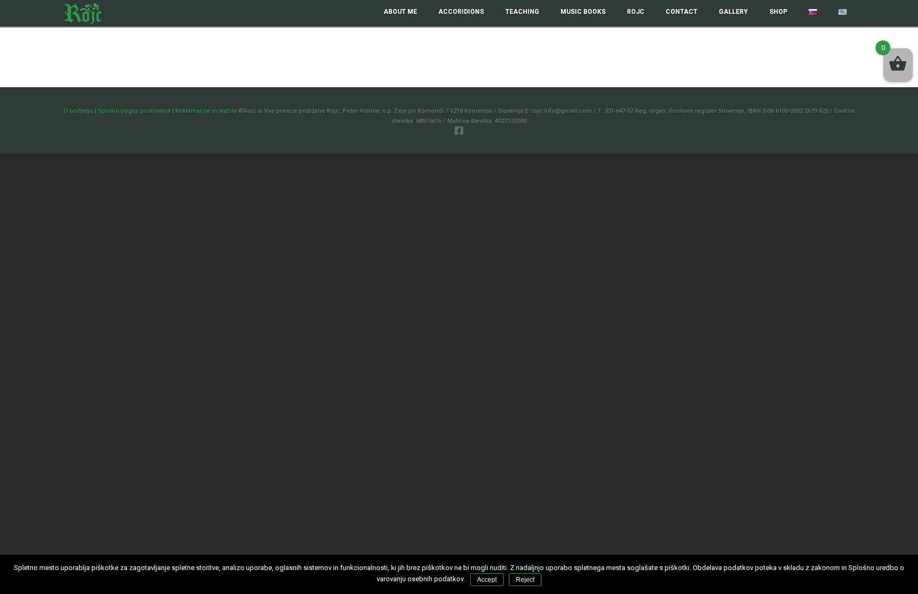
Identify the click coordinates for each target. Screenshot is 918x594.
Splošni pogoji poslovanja (134, 110)
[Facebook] (459, 130)
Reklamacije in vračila (205, 110)
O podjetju (78, 110)
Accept (487, 579)
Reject (525, 579)
